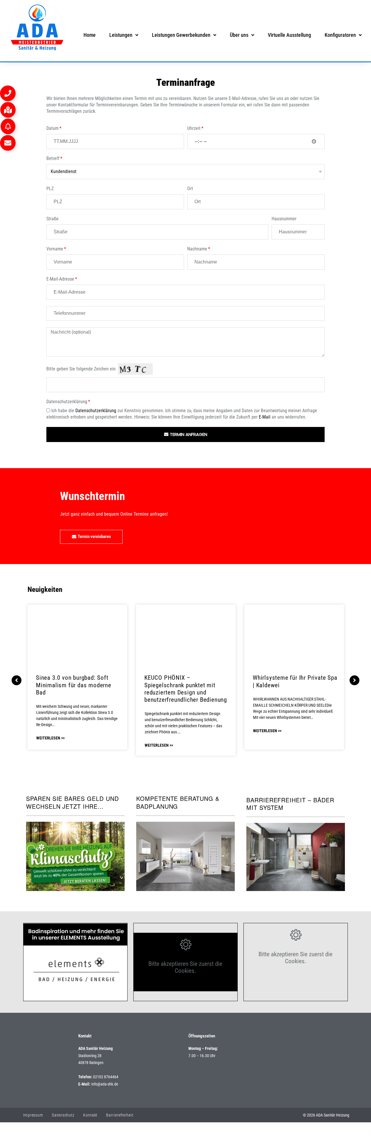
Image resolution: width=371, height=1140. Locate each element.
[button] (8, 93)
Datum (52, 128)
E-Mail (264, 417)
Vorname (54, 249)
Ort (190, 188)
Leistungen (120, 35)
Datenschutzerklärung (66, 401)
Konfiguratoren (340, 35)
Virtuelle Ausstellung (289, 35)
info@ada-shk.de (104, 1084)
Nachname (197, 249)
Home (89, 35)
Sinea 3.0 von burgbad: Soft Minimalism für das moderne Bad (73, 685)
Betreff (52, 158)
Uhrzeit (194, 128)
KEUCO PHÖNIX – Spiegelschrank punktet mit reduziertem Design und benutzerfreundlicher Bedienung (185, 688)
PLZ (50, 188)
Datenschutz (63, 1115)
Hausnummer (284, 218)
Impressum (33, 1115)
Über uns (239, 35)
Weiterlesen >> (50, 738)
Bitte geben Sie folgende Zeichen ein (81, 369)
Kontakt (90, 1115)
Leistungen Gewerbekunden (181, 35)
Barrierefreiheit (119, 1115)
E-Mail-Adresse (60, 279)
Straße (52, 218)
